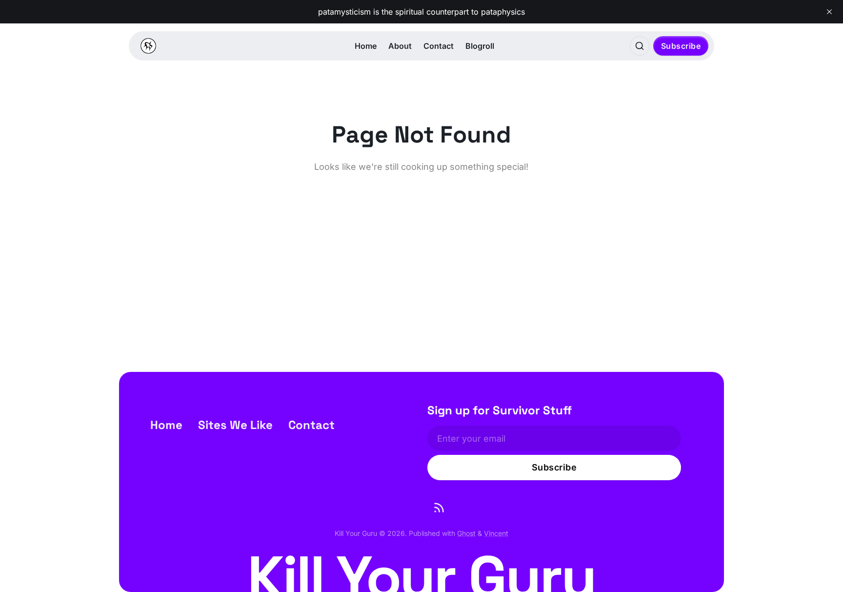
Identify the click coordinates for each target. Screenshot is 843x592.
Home (366, 46)
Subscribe (681, 46)
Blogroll (479, 46)
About (400, 46)
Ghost (466, 533)
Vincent (496, 533)
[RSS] (439, 507)
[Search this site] (639, 46)
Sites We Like (235, 424)
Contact (438, 46)
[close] (829, 12)
